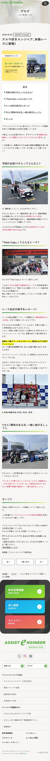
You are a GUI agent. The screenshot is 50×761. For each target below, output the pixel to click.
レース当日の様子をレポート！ (18, 106)
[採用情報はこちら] (10, 547)
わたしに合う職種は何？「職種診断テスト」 (21, 720)
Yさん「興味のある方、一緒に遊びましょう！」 (23, 112)
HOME (4, 574)
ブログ (14, 574)
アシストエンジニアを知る (12, 675)
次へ (41, 562)
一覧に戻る (25, 562)
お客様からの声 (10, 701)
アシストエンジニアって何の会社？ (18, 681)
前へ (8, 562)
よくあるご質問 (32, 738)
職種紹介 (7, 727)
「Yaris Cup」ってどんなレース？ (19, 99)
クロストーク (7, 738)
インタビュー (31, 733)
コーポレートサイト (9, 742)
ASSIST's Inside (22, 35)
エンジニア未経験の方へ (11, 707)
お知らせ (7, 666)
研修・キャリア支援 (11, 688)
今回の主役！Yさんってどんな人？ (19, 92)
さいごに (9, 119)
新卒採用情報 (7, 733)
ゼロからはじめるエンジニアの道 (17, 713)
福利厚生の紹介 (10, 694)
